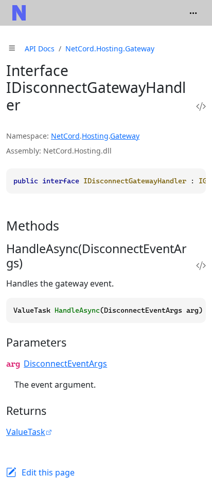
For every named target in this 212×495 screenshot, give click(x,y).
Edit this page (48, 472)
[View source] (201, 106)
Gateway (124, 136)
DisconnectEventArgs (65, 363)
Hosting (95, 136)
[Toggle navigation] (193, 12)
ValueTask (25, 431)
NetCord (65, 136)
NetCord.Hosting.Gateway (109, 48)
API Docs (40, 48)
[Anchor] (68, 225)
